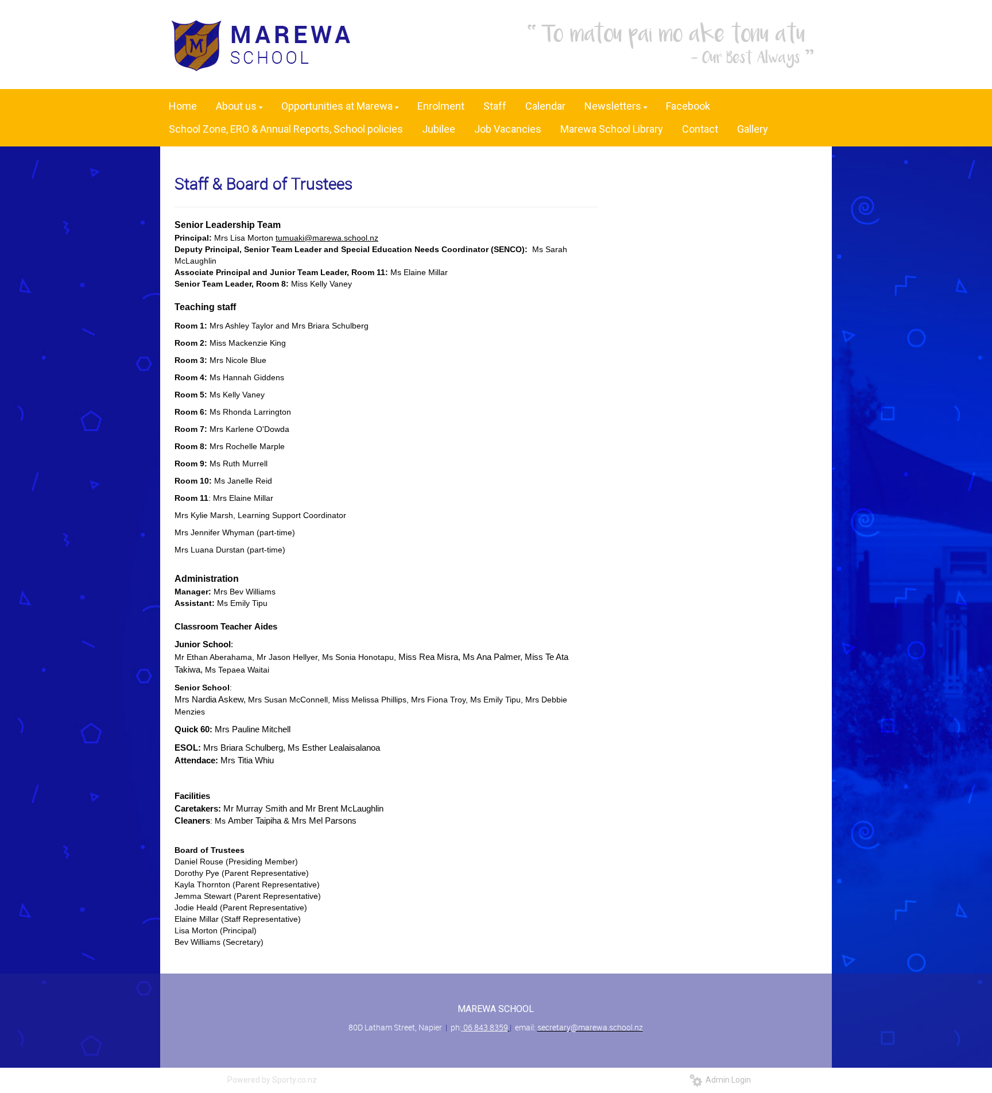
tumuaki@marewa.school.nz (327, 237)
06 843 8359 (485, 1027)
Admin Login (726, 1079)
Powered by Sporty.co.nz (272, 1079)
